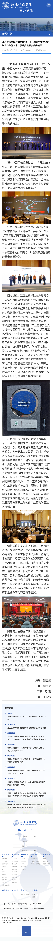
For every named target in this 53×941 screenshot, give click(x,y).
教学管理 (46, 854)
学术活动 (14, 864)
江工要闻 (14, 858)
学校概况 (5, 854)
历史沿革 (4, 861)
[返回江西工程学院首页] (17, 2)
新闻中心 (15, 854)
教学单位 (23, 866)
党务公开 (34, 854)
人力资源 (14, 890)
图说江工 (14, 879)
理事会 (4, 866)
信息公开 (14, 866)
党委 (3, 869)
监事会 (4, 874)
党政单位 (23, 861)
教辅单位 (23, 869)
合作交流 (24, 890)
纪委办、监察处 (35, 861)
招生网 (33, 894)
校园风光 (4, 879)
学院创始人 (5, 864)
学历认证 (19, 908)
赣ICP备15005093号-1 (26, 920)
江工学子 (14, 872)
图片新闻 (14, 882)
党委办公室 (34, 858)
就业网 (33, 897)
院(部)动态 (15, 861)
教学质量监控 (46, 864)
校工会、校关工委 (35, 864)
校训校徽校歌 (5, 885)
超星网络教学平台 (38, 908)
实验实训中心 (46, 861)
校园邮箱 (27, 908)
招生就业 (35, 890)
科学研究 (5, 890)
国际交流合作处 (25, 894)
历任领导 (4, 882)
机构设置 (24, 854)
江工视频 (14, 877)
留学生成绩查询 (9, 908)
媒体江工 (14, 869)
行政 (3, 872)
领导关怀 (14, 874)
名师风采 (4, 877)
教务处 (44, 858)
